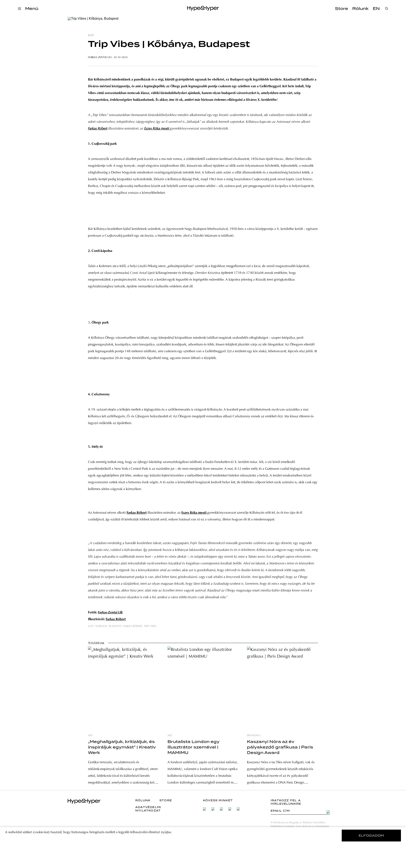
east (91, 35)
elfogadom (371, 835)
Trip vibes (150, 626)
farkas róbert (132, 626)
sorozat (101, 626)
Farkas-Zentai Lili (99, 57)
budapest (115, 626)
